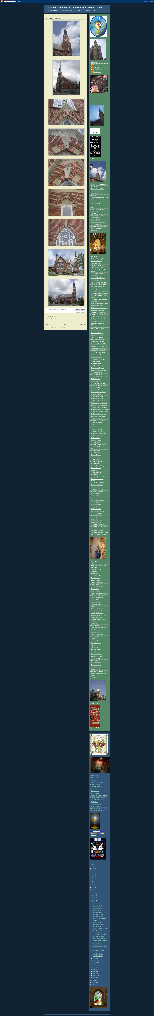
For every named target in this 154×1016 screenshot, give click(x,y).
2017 (93, 883)
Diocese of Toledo (95, 600)
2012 (93, 893)
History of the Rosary (96, 608)
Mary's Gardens (95, 625)
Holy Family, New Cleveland (98, 282)
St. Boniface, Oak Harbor (97, 372)
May (94, 969)
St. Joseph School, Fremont (100, 912)
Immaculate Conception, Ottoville (99, 293)
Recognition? (93, 158)
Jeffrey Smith (96, 67)
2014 (93, 889)
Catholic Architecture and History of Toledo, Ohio (75, 7)
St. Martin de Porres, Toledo (98, 444)
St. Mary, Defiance (96, 455)
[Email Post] (74, 309)
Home (65, 324)
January (95, 977)
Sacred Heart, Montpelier (97, 339)
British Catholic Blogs (96, 575)
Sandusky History (95, 649)
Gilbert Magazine (95, 602)
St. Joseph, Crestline (96, 418)
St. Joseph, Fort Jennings (98, 420)
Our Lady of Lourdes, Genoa (98, 312)
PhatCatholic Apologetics (97, 799)
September (96, 960)
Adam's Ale (94, 780)
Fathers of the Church (96, 195)
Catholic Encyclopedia (97, 586)
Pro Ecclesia (94, 802)
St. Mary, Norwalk (95, 463)
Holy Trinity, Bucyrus (96, 289)
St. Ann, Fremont (95, 361)
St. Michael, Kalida (96, 487)
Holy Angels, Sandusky (97, 280)
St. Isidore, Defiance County (98, 392)
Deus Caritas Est (95, 217)
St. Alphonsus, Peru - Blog (98, 359)
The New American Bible (97, 189)
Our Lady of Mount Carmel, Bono (99, 321)
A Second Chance (95, 777)
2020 (93, 877)
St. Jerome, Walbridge (97, 396)
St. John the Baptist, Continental (99, 400)
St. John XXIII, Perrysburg (98, 416)
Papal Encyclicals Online (97, 634)
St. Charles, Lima (95, 379)
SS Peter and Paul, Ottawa (98, 350)
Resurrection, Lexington (97, 333)
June (94, 967)
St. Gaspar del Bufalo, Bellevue (99, 385)
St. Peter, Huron (95, 506)
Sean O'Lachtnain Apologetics (99, 651)
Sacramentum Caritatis (97, 215)
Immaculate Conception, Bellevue (100, 291)
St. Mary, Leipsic (95, 459)
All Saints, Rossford (96, 261)
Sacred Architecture (96, 643)
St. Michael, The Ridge (97, 489)
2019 (93, 879)
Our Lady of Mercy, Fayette (98, 319)
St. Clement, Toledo (96, 381)
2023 (93, 870)
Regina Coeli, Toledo (96, 330)
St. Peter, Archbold (96, 504)
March (95, 973)
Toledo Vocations (95, 669)
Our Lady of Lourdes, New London (100, 314)
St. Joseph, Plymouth (96, 436)
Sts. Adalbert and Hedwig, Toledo (99, 532)
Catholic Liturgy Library (97, 591)
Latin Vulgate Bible (96, 191)
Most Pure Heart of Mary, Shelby (99, 303)
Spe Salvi (93, 213)
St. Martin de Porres (98, 944)
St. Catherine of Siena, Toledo (99, 376)
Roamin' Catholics (95, 640)
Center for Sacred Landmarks (98, 595)
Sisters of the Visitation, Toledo (99, 346)
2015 (93, 887)
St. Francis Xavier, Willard (98, 383)
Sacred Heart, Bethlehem (97, 335)
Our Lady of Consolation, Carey (99, 308)
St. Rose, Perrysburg (96, 520)
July (94, 965)
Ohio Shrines (94, 630)
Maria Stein (94, 623)
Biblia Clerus (94, 573)
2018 (93, 881)
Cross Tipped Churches (97, 597)
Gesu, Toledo (94, 275)
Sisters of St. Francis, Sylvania (99, 344)
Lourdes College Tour (96, 617)
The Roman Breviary (96, 665)
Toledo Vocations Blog (97, 671)
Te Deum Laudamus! (96, 806)
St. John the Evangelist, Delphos (99, 411)
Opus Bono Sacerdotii (96, 632)
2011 (93, 896)
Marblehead (96, 948)
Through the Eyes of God (97, 810)
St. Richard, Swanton (96, 515)
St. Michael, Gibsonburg (97, 482)
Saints (92, 645)
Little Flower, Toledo (96, 301)
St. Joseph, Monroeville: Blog (98, 433)
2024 (93, 868)
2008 (93, 980)
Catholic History (95, 589)
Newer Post (48, 324)
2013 (93, 891)
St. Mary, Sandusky (96, 468)
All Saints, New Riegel (97, 259)
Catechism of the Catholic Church (100, 197)
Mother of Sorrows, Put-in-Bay (99, 305)
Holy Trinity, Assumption (97, 286)
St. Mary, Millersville (96, 461)
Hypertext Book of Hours (97, 610)
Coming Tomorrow (97, 908)
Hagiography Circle (96, 604)
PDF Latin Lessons (96, 636)
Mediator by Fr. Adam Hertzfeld (99, 795)
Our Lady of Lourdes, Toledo (98, 316)
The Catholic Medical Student (98, 808)
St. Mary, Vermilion (96, 472)
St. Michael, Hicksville (97, 485)
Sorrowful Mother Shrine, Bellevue (100, 348)
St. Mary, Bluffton (95, 450)
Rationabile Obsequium (97, 804)
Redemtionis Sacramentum (98, 222)
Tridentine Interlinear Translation (99, 226)
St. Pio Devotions (95, 658)
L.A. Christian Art (95, 793)
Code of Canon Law (96, 200)
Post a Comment (51, 319)
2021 (93, 874)
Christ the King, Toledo (97, 267)
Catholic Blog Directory (97, 582)
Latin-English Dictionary (97, 613)
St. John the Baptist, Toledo (98, 407)
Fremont (78, 312)
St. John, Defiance (97, 926)
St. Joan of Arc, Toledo (97, 398)
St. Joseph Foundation (97, 656)
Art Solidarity (94, 567)
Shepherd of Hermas (96, 654)
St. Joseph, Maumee (96, 429)
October (95, 958)
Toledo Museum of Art (96, 667)
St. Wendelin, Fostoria (97, 530)
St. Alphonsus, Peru (96, 357)
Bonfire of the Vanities (97, 782)
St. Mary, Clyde (95, 452)
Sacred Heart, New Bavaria (98, 341)
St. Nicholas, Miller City (97, 491)
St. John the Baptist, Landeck (99, 405)
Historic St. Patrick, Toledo (98, 278)
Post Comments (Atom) (58, 327)
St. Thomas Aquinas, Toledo (98, 524)
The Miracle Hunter (96, 662)
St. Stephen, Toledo (96, 522)
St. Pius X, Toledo (96, 513)
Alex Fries (95, 64)
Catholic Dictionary (96, 584)
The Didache (94, 660)
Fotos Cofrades (95, 791)
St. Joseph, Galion (96, 425)
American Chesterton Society (98, 565)
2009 (93, 900)
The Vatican (94, 186)
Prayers (93, 638)
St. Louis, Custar (95, 442)
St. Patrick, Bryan (95, 493)
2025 (93, 866)
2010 (93, 898)
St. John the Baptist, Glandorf (99, 403)
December (96, 902)
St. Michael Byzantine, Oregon (99, 476)
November (96, 904)
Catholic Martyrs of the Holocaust (99, 593)
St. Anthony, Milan (96, 363)
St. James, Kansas (96, 394)
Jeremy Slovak (97, 69)
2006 (93, 984)
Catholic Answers (95, 578)
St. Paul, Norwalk (95, 502)
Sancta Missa (94, 647)
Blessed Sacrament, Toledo (98, 265)
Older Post (83, 324)
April (94, 971)
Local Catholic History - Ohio (98, 615)
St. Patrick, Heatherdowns (98, 496)
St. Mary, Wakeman (96, 474)
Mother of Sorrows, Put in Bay (100, 928)
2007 (93, 982)
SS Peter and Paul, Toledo (98, 352)
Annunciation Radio (96, 263)
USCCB (93, 677)
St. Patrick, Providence (97, 498)
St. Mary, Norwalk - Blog (97, 466)
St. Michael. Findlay (98, 956)
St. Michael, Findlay (98, 914)
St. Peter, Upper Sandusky (98, 511)
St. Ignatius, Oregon (96, 390)
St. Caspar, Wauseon (96, 374)
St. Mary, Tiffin (95, 470)
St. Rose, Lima (95, 517)
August (95, 963)
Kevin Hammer (97, 72)
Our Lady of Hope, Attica (97, 310)
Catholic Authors (95, 580)
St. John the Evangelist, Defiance (100, 409)
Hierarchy (93, 606)
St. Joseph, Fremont (96, 422)
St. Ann (83, 312)
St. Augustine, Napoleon (97, 368)
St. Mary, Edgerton (96, 457)
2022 (93, 872)
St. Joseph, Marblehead (97, 427)
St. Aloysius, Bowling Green (98, 354)
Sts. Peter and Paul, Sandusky (99, 534)
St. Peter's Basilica (96, 224)
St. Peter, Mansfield (96, 509)
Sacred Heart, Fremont (97, 337)
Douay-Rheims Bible (96, 193)
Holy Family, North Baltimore (98, 284)
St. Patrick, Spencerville (97, 500)
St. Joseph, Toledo (96, 440)
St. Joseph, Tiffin (95, 438)
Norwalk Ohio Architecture (98, 797)
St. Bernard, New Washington (98, 370)
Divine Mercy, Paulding (97, 273)
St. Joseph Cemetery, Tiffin (100, 946)
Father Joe (94, 788)
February (95, 975)
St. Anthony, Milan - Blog (97, 365)
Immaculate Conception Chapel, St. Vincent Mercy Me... (100, 940)
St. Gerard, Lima (95, 387)
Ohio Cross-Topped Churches (98, 627)
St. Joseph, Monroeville (97, 431)
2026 (93, 864)
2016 (93, 885)
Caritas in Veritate (95, 220)
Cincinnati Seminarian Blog (98, 786)
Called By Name (95, 784)
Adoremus (93, 563)
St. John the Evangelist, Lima (98, 414)
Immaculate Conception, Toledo (99, 299)
